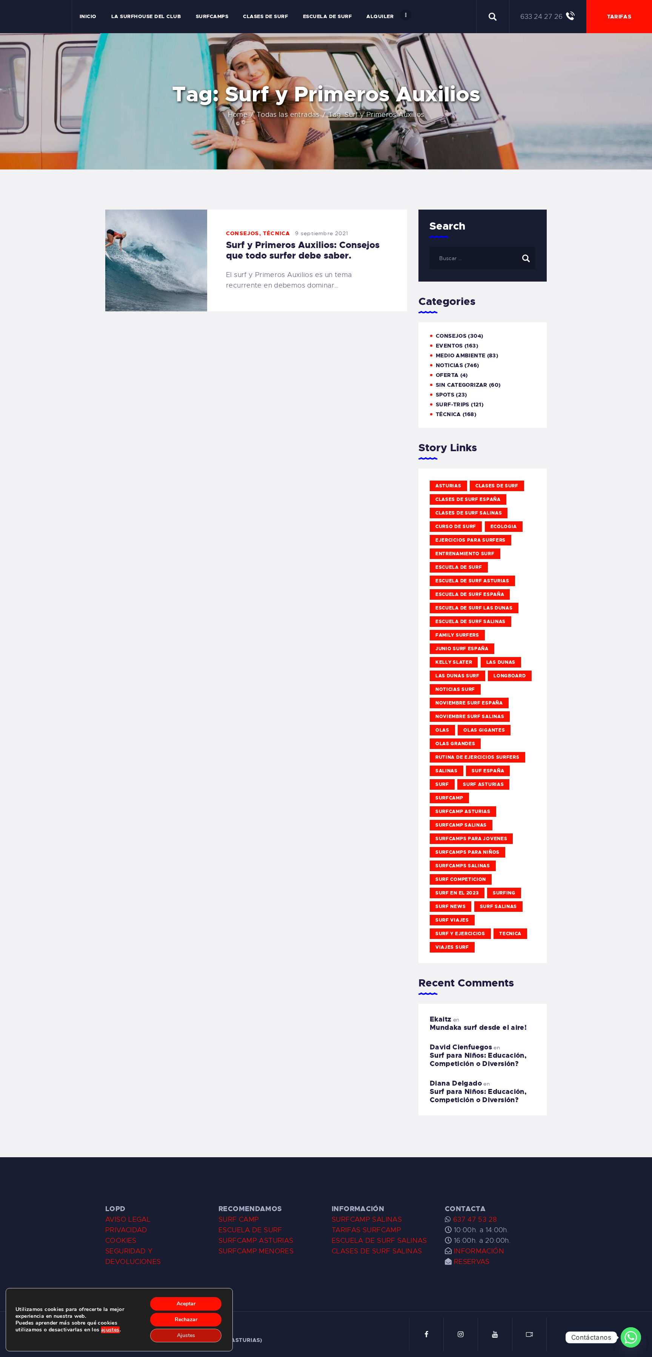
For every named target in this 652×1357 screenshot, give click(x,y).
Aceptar (186, 1303)
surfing (504, 893)
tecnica (510, 934)
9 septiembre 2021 (321, 233)
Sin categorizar (461, 384)
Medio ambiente (460, 355)
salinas (446, 771)
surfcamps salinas (462, 866)
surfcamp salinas (461, 825)
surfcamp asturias (463, 812)
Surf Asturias (483, 784)
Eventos (449, 345)
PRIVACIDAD (126, 1230)
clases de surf (496, 486)
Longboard (510, 676)
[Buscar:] (482, 258)
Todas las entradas (288, 114)
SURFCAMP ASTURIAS (255, 1240)
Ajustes (186, 1335)
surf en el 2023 (457, 893)
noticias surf (455, 689)
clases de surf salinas (468, 513)
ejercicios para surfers (470, 540)
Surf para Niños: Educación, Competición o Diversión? (478, 1059)
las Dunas (500, 662)
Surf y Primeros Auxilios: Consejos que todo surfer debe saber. (303, 250)
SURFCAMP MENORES (256, 1251)
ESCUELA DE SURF (250, 1230)
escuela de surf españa (469, 594)
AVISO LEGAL (128, 1219)
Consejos (242, 233)
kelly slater (453, 662)
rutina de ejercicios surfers (477, 757)
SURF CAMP (238, 1219)
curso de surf (455, 527)
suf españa (488, 771)
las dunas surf (457, 676)
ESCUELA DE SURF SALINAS (379, 1240)
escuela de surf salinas (470, 622)
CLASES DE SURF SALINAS (377, 1251)
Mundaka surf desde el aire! (478, 1027)
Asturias (448, 486)
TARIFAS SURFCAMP (366, 1230)
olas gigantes (484, 730)
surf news (450, 907)
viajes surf (452, 947)
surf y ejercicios (460, 934)
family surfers (457, 635)
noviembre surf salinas (469, 717)
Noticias (449, 365)
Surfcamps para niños (467, 852)
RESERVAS (472, 1261)
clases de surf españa (468, 499)
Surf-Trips (452, 404)
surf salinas (498, 907)
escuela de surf (458, 567)
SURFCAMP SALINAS (367, 1219)
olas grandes (455, 744)
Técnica (276, 233)
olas (442, 730)
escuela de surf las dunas (474, 608)
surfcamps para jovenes (471, 839)
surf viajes (452, 920)
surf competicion (460, 879)
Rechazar (186, 1319)
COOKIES (121, 1240)
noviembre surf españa (469, 703)
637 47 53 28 (474, 1219)
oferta (447, 375)
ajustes (110, 1329)
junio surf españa (462, 649)
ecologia (504, 527)
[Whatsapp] (631, 1337)
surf (442, 784)
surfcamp (449, 798)
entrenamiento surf (465, 554)
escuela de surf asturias (472, 581)
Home (238, 114)
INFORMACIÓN (479, 1251)
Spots (445, 394)
